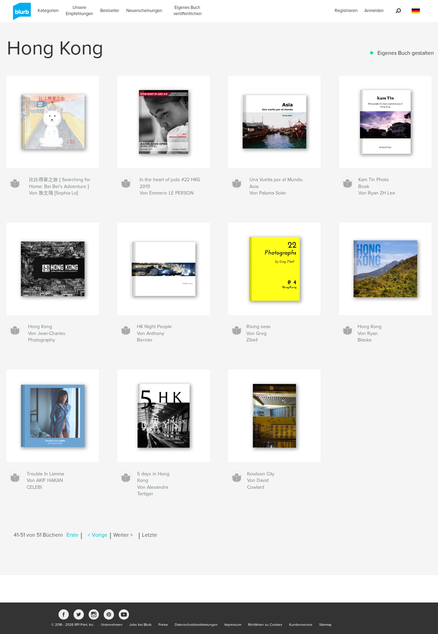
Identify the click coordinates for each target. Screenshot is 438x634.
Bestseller (109, 10)
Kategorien (48, 10)
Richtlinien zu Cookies (265, 625)
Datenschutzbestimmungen (196, 625)
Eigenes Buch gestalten (405, 53)
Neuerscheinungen (144, 10)
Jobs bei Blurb (140, 625)
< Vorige (97, 535)
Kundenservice (300, 625)
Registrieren (346, 10)
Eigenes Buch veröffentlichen (187, 10)
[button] (416, 11)
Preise (163, 625)
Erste (72, 535)
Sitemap (325, 625)
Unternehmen (112, 625)
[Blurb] (20, 14)
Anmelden (374, 10)
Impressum (232, 625)
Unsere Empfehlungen (79, 10)
